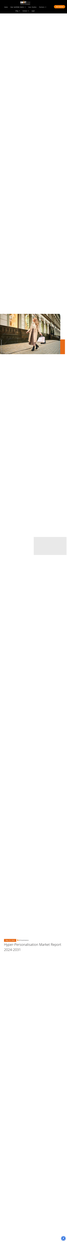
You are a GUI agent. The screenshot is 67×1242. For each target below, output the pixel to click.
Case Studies (32, 7)
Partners (42, 7)
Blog (17, 11)
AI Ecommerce (24, 940)
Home (6, 7)
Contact (25, 11)
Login (33, 11)
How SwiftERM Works (17, 7)
